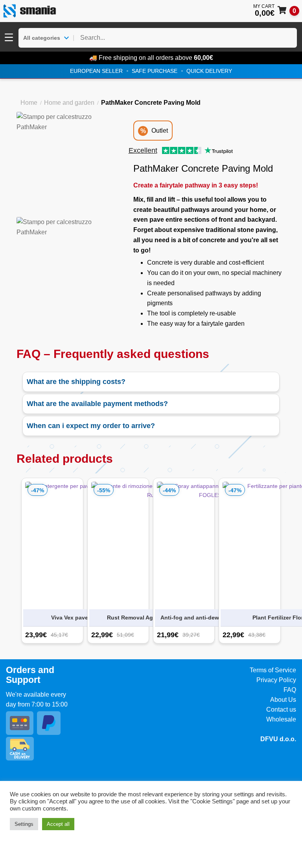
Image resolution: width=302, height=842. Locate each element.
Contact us (281, 709)
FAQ (290, 689)
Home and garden (69, 102)
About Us (283, 699)
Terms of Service (273, 670)
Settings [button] (24, 824)
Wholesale (281, 719)
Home (28, 102)
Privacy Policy (276, 680)
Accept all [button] (58, 824)
